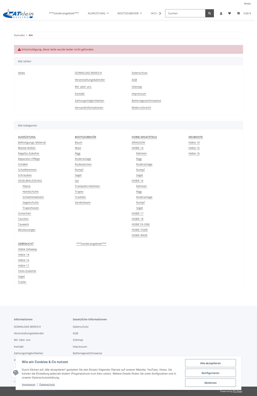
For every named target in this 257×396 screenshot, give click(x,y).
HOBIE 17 (137, 213)
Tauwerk (23, 224)
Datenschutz (140, 73)
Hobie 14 (194, 142)
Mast (78, 148)
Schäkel (23, 164)
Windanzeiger (27, 230)
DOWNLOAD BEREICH (88, 73)
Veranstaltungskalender (90, 79)
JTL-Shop (237, 391)
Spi (77, 180)
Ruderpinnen (83, 164)
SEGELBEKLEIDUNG (30, 180)
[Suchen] (209, 13)
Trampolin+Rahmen (87, 186)
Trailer (22, 282)
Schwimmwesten (33, 197)
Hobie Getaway (27, 249)
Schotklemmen (27, 169)
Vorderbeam (82, 202)
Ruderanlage (83, 159)
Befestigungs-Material (32, 142)
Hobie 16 (194, 153)
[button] (221, 13)
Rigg (77, 153)
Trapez (79, 191)
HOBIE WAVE (140, 235)
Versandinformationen (89, 107)
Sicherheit (24, 213)
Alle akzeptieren (210, 363)
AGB (134, 79)
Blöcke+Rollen (27, 148)
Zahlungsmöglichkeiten (89, 100)
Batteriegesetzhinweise (146, 100)
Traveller (80, 197)
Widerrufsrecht (141, 107)
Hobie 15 (194, 148)
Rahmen (141, 153)
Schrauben (25, 175)
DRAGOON (138, 142)
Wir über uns (83, 86)
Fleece (26, 186)
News (247, 3)
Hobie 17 (23, 265)
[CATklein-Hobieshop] (19, 13)
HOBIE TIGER (140, 230)
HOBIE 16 (137, 180)
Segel (78, 175)
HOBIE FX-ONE (141, 224)
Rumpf (79, 169)
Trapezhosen (31, 208)
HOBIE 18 (137, 219)
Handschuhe (31, 191)
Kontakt (79, 93)
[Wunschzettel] (229, 13)
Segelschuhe (31, 202)
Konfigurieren (210, 373)
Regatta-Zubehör (28, 153)
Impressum (139, 93)
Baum (78, 142)
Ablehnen (210, 382)
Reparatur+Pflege (29, 159)
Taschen (23, 219)
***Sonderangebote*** (91, 243)
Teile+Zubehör (27, 271)
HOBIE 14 (137, 148)
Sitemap (137, 86)
